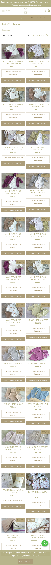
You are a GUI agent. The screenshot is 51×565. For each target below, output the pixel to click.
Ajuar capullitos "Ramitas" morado (13, 278)
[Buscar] (21, 18)
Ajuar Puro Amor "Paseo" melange (38, 191)
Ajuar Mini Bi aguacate (38, 320)
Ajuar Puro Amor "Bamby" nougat (13, 235)
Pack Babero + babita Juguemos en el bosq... (13, 148)
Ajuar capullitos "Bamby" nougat (13, 321)
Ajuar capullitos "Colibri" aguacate (37, 235)
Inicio (4, 24)
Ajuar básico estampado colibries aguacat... (38, 62)
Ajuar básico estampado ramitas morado (13, 62)
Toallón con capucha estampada (13, 491)
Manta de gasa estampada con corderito (38, 536)
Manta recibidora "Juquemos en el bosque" (13, 536)
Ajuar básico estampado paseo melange (13, 105)
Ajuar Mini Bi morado (37, 363)
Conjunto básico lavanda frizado (13, 448)
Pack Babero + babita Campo (37, 493)
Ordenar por (6, 30)
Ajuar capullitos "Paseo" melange (38, 278)
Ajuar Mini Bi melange (13, 363)
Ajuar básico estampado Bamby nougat (38, 105)
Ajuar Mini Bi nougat (13, 404)
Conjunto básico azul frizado (38, 405)
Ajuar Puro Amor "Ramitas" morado (13, 192)
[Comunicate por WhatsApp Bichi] (44, 543)
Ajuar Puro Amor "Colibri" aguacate (37, 148)
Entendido (25, 562)
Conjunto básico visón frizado (37, 448)
